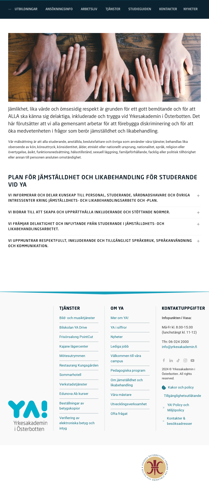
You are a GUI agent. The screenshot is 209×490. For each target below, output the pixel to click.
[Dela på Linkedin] (171, 360)
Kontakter (168, 9)
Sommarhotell (70, 375)
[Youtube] (192, 360)
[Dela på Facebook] (164, 360)
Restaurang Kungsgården (78, 365)
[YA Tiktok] (178, 360)
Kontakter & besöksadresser (179, 421)
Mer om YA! (119, 318)
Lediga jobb (120, 346)
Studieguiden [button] (139, 9)
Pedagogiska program (128, 370)
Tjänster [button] (113, 9)
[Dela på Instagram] (185, 360)
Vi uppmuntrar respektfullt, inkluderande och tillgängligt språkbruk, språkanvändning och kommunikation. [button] (100, 243)
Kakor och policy (181, 387)
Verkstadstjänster (73, 384)
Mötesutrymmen (72, 356)
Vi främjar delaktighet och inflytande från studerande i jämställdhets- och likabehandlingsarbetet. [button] (86, 226)
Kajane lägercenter (73, 346)
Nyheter (190, 9)
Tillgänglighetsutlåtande (182, 396)
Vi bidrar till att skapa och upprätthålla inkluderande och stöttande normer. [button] (89, 212)
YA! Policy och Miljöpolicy (178, 407)
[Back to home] (9, 9)
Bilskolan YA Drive (73, 327)
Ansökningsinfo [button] (59, 9)
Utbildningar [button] (26, 9)
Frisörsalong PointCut (76, 337)
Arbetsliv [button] (89, 9)
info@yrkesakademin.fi (179, 347)
